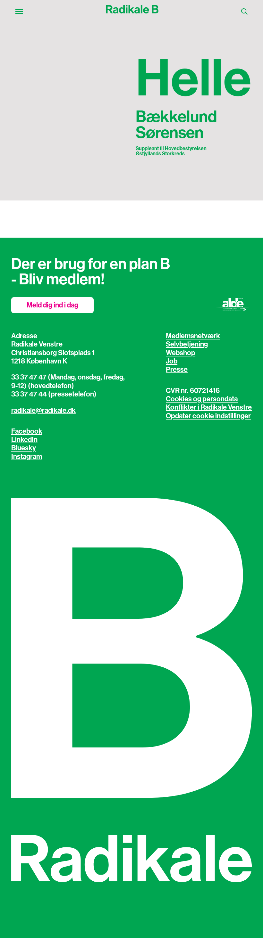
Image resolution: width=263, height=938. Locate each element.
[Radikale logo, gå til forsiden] (132, 11)
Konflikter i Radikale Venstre (209, 407)
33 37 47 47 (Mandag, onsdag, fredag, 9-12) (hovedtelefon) (68, 381)
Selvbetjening (187, 344)
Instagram (26, 457)
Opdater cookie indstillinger (208, 416)
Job (171, 361)
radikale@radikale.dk (43, 410)
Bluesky (23, 448)
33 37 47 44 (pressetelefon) (54, 394)
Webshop (180, 353)
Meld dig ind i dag (52, 305)
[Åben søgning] (244, 11)
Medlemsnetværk (193, 336)
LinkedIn (24, 440)
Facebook (26, 431)
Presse (177, 369)
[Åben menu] (19, 11)
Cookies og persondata (202, 399)
